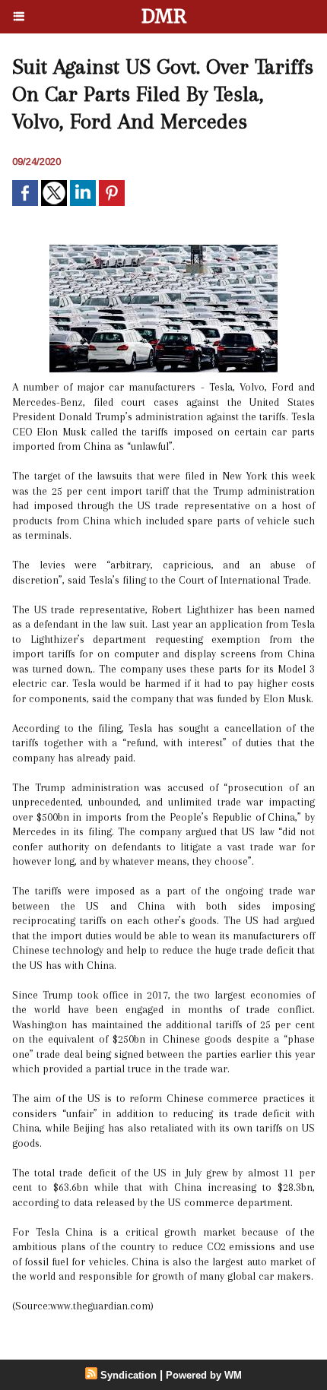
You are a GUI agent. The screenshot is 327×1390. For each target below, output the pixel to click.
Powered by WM (204, 1375)
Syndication (128, 1375)
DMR (163, 16)
